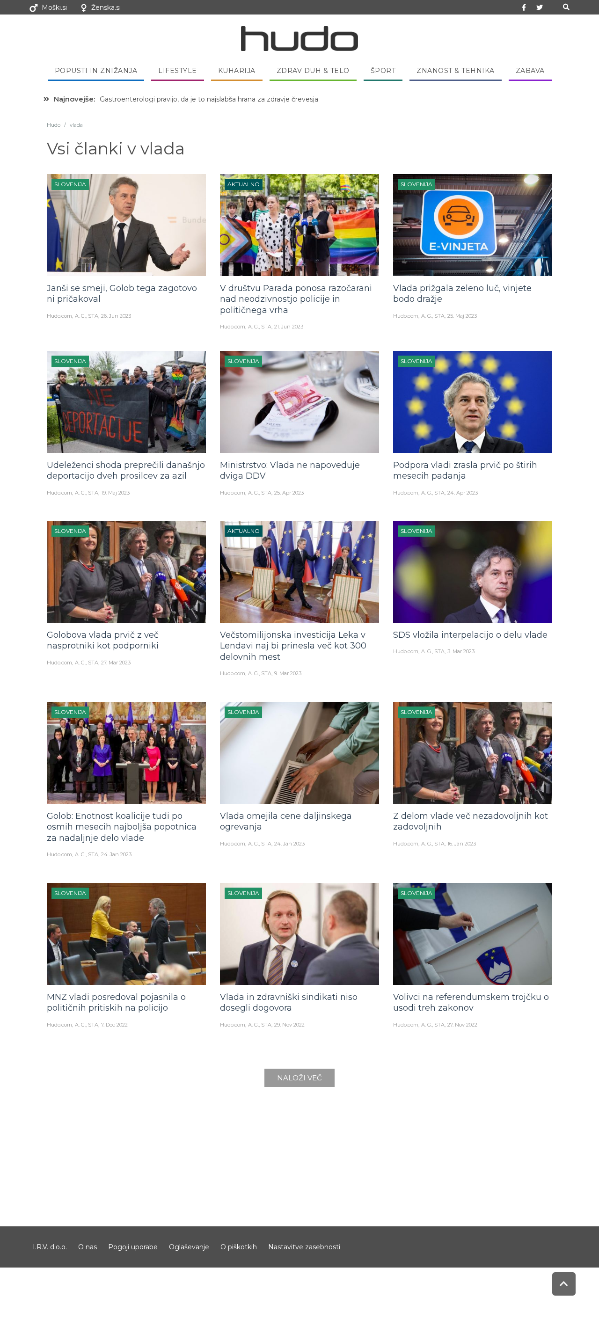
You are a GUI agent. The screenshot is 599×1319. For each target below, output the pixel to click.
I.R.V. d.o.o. (50, 1247)
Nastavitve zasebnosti (304, 1247)
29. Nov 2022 (289, 1024)
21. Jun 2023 (288, 326)
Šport (383, 70)
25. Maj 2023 (462, 316)
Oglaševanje (189, 1247)
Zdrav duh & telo (313, 70)
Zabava (530, 70)
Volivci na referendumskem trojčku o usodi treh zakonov (471, 1002)
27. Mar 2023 (116, 662)
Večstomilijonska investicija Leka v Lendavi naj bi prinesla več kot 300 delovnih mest (293, 646)
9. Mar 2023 (287, 673)
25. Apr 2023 (289, 492)
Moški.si (54, 7)
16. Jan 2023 (461, 843)
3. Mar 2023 (461, 651)
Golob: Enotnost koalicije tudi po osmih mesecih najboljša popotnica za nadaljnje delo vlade (122, 827)
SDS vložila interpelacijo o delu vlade (470, 635)
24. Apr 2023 (462, 492)
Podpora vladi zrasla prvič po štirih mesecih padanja (465, 470)
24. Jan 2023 (116, 854)
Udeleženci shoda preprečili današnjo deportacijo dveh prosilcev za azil (126, 470)
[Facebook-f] (524, 7)
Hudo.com (59, 316)
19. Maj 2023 (115, 492)
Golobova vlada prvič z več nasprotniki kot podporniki (103, 640)
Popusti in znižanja (96, 70)
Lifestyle (177, 70)
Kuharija (237, 70)
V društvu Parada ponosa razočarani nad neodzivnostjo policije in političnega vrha (296, 299)
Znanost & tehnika (455, 70)
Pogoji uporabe (133, 1247)
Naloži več (299, 1077)
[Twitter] (539, 7)
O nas (87, 1247)
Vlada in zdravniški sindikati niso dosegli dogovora (289, 1002)
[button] (566, 7)
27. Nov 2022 (462, 1024)
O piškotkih (238, 1247)
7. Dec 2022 (114, 1024)
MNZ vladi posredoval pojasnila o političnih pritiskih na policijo (116, 1002)
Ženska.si (106, 7)
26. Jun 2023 (116, 316)
